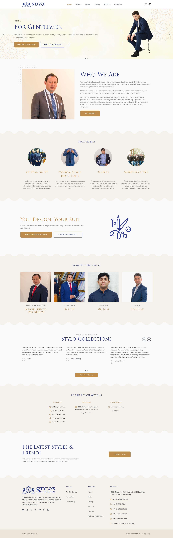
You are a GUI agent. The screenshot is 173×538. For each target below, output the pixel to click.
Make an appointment (95, 516)
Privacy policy (146, 533)
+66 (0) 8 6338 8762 (58, 414)
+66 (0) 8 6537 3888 (58, 422)
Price (90, 497)
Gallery (97, 4)
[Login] (149, 4)
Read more (90, 113)
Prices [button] (87, 4)
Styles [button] (78, 4)
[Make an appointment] (146, 4)
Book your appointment (36, 234)
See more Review (86, 375)
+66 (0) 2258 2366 (58, 410)
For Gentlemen (71, 492)
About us (107, 4)
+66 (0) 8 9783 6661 (58, 418)
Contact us (118, 4)
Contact (91, 511)
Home (69, 4)
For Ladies (70, 497)
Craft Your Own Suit (52, 44)
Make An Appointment (26, 44)
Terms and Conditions (133, 533)
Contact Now (120, 454)
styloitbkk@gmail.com (58, 407)
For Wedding (70, 502)
